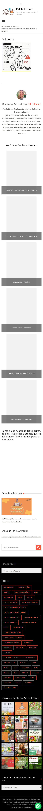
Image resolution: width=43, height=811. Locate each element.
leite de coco (10, 663)
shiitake (7, 678)
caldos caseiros (28, 622)
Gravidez (20, 648)
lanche (7, 652)
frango (27, 643)
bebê (36, 592)
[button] (8, 708)
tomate (28, 683)
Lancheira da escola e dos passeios (19, 657)
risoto (25, 673)
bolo (20, 597)
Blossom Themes (30, 805)
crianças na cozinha (13, 638)
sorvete (7, 683)
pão (15, 673)
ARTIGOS (16, 26)
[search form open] (21, 5)
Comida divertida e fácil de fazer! (21, 374)
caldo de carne (11, 602)
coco (6, 627)
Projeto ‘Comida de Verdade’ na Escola (21, 190)
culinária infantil (11, 643)
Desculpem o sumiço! (21, 282)
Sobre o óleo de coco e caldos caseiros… (21, 236)
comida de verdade (12, 632)
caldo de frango (30, 602)
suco (18, 683)
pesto (6, 673)
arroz (6, 592)
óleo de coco (10, 688)
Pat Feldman (24, 9)
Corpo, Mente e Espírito (21, 328)
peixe (36, 668)
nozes (6, 668)
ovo (15, 668)
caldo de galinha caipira (15, 612)
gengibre (8, 648)
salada (35, 673)
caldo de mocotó (11, 617)
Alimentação (24, 587)
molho (23, 663)
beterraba (8, 597)
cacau (30, 597)
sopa (32, 678)
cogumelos (18, 627)
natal (33, 663)
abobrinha (8, 587)
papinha (25, 668)
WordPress (28, 807)
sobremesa (20, 678)
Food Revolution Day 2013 (21, 419)
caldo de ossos (31, 617)
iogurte (32, 648)
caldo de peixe (10, 622)
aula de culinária (22, 592)
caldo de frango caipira (15, 607)
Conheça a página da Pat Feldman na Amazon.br (21, 537)
